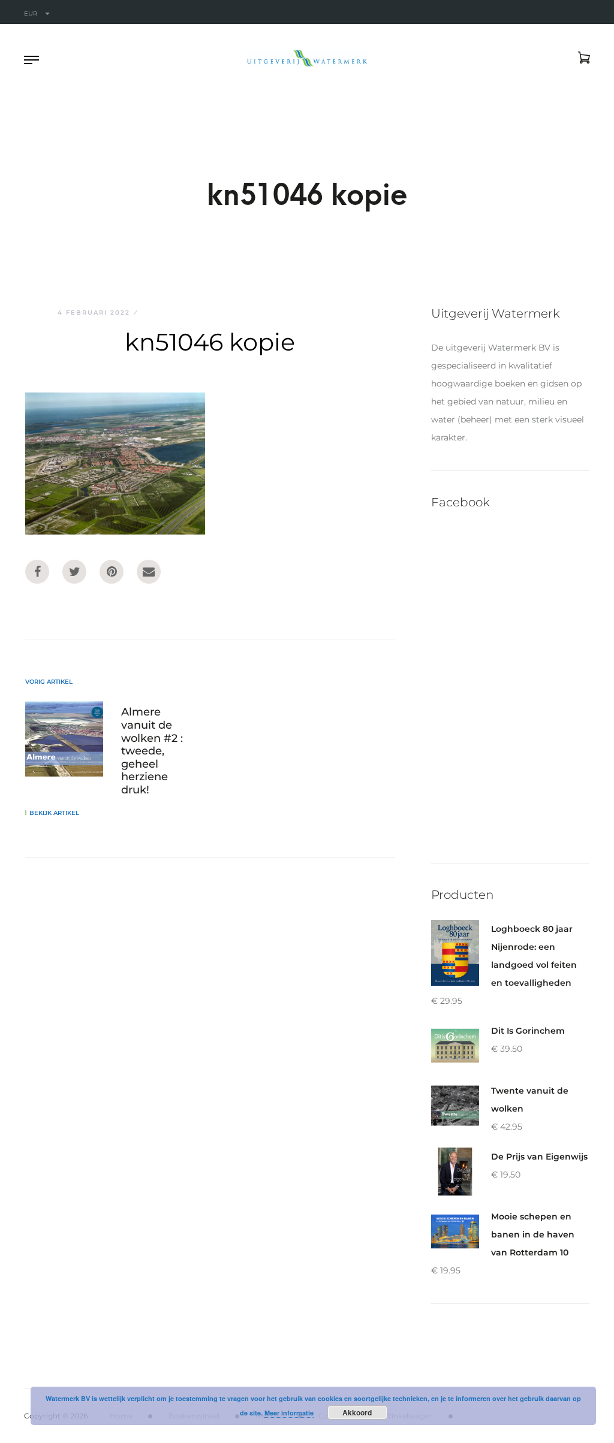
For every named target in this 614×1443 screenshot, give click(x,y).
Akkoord (357, 1412)
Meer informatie (289, 1412)
